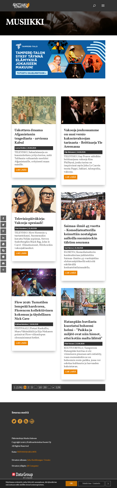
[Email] (3, 263)
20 (45, 387)
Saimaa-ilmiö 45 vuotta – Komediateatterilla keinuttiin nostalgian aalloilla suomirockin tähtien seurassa (82, 234)
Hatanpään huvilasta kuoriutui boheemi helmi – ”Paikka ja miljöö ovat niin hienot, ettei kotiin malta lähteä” (83, 330)
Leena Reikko (20, 148)
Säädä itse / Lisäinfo (91, 483)
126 (58, 387)
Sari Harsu (69, 248)
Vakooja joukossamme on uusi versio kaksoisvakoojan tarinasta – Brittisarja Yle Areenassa (83, 138)
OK (71, 483)
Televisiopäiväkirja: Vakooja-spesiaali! (30, 220)
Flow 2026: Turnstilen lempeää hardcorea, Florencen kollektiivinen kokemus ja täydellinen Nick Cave (34, 310)
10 (40, 387)
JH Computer (33, 466)
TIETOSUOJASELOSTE (26, 452)
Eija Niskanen (70, 152)
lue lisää (21, 170)
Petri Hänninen (21, 228)
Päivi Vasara (69, 344)
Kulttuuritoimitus (21, 324)
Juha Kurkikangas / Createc (39, 460)
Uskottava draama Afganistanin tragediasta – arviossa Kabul (31, 136)
